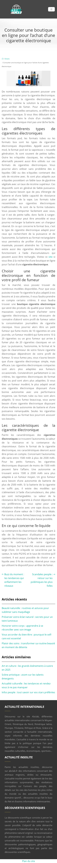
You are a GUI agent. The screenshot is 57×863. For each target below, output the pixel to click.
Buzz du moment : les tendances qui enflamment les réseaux (14, 580)
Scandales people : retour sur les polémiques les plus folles (42, 580)
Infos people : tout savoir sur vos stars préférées (28, 692)
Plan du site (28, 861)
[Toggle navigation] (51, 9)
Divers (7, 59)
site (50, 256)
